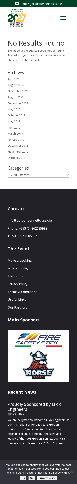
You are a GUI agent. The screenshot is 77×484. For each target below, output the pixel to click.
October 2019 (16, 115)
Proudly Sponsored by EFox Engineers (34, 406)
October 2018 (16, 158)
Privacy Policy (17, 284)
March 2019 (15, 133)
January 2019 (16, 139)
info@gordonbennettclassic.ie (30, 220)
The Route (15, 276)
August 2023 (16, 97)
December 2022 (18, 103)
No (32, 477)
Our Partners (17, 307)
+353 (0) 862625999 (33, 228)
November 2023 (18, 91)
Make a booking (20, 260)
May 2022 (14, 109)
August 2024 (16, 85)
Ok (23, 477)
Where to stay (18, 268)
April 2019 (14, 127)
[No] (72, 472)
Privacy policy (47, 477)
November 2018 (18, 151)
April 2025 (14, 79)
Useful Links (17, 299)
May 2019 (14, 121)
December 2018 (18, 145)
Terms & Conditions (22, 292)
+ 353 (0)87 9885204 (22, 236)
